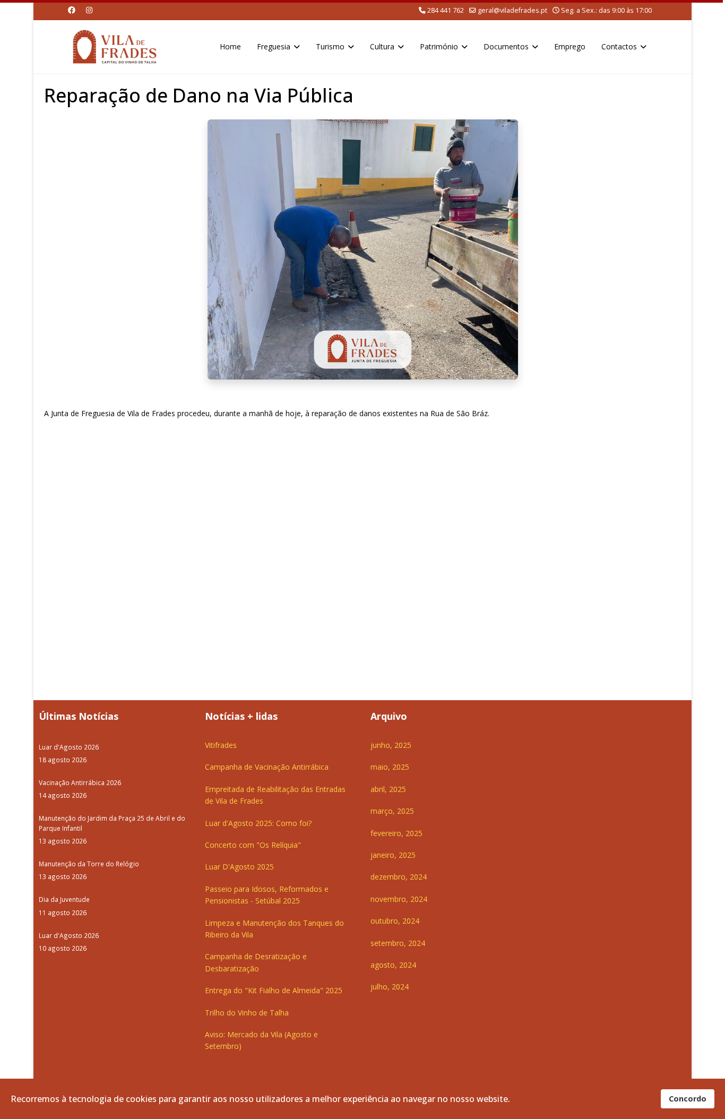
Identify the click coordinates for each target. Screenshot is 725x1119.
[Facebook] (71, 10)
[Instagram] (89, 10)
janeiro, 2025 (393, 855)
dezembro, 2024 (398, 877)
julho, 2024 (389, 987)
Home (230, 46)
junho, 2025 (390, 745)
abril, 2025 (388, 789)
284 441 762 (445, 10)
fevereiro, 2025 (396, 833)
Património (439, 46)
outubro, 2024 (394, 921)
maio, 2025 (389, 767)
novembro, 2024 (398, 899)
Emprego (569, 46)
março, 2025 (392, 811)
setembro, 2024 (397, 943)
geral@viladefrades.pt (512, 10)
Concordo (687, 1099)
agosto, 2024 (393, 965)
